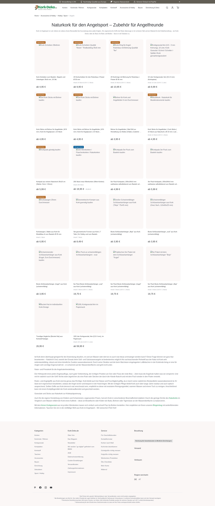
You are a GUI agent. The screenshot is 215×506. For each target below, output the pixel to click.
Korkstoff (37, 450)
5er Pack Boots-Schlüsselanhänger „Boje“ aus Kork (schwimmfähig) (162, 285)
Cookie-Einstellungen (75, 460)
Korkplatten (38, 447)
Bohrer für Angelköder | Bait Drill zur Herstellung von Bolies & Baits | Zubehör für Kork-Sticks (126, 130)
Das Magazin (72, 439)
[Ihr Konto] (172, 7)
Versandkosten (73, 464)
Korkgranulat (39, 443)
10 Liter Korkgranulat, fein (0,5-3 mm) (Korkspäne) (161, 78)
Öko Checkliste (106, 462)
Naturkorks (173, 398)
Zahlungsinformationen (76, 468)
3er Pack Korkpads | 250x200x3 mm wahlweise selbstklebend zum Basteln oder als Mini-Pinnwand (163, 183)
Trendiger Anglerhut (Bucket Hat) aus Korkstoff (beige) (49, 337)
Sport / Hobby (39, 473)
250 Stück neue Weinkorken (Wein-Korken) (88, 181)
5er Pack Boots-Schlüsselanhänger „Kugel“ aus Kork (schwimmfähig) (126, 285)
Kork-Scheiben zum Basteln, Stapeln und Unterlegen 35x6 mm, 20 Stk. (50, 78)
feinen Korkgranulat (49, 405)
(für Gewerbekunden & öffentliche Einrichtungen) (153, 441)
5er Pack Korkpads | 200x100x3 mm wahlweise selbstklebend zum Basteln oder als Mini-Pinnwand (126, 183)
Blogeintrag (157, 405)
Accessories (38, 458)
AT (140, 479)
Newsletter (71, 443)
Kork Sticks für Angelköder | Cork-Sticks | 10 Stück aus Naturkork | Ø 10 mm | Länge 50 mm (163, 130)
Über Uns (71, 435)
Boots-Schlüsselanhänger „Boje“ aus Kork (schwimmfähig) (125, 233)
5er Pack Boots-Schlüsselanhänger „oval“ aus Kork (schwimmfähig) (88, 285)
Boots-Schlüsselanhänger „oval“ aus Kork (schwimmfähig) (162, 233)
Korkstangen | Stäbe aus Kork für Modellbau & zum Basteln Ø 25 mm (48, 233)
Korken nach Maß (107, 443)
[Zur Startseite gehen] (45, 7)
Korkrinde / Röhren (41, 439)
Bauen (36, 462)
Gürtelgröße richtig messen (110, 450)
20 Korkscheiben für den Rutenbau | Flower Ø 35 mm (88, 78)
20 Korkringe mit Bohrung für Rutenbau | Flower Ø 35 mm (125, 78)
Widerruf (104, 469)
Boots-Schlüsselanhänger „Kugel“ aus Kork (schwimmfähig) (51, 285)
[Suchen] (167, 7)
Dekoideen (38, 469)
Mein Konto (105, 466)
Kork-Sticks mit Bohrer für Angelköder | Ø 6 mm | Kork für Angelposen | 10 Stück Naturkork (88, 130)
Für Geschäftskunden (108, 435)
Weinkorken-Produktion (109, 458)
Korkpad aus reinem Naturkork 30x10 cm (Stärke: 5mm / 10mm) (50, 183)
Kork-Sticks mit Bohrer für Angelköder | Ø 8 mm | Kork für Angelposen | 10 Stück (51, 130)
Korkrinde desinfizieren (109, 447)
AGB (69, 453)
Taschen (37, 454)
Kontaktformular (106, 439)
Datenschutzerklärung (75, 457)
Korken (37, 435)
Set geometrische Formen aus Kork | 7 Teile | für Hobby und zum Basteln (87, 233)
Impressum (72, 472)
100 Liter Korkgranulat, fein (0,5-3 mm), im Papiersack (88, 337)
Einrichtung (38, 466)
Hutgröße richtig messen (109, 454)
